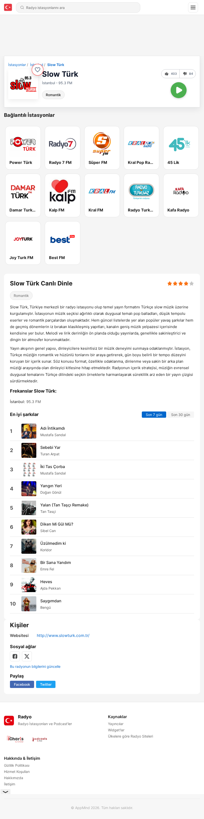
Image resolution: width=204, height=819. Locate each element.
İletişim (9, 784)
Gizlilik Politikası (16, 765)
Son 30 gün (180, 414)
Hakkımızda (13, 778)
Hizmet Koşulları (17, 771)
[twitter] (27, 656)
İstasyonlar (17, 65)
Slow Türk (55, 65)
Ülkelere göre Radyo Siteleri (130, 736)
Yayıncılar (115, 724)
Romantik (53, 95)
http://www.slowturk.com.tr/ (63, 635)
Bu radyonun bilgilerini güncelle (35, 666)
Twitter (45, 684)
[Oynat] (179, 90)
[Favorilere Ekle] (38, 70)
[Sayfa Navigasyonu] (193, 7)
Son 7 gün (154, 414)
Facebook (22, 684)
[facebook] (15, 656)
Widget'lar (116, 730)
